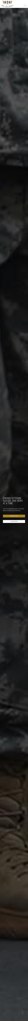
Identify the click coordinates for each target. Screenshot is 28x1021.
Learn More (14, 521)
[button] (23, 6)
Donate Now (14, 516)
